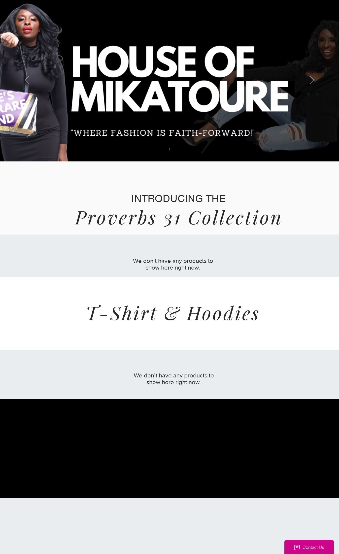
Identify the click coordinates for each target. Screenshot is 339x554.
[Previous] (27, 80)
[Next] (312, 80)
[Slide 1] (169, 149)
